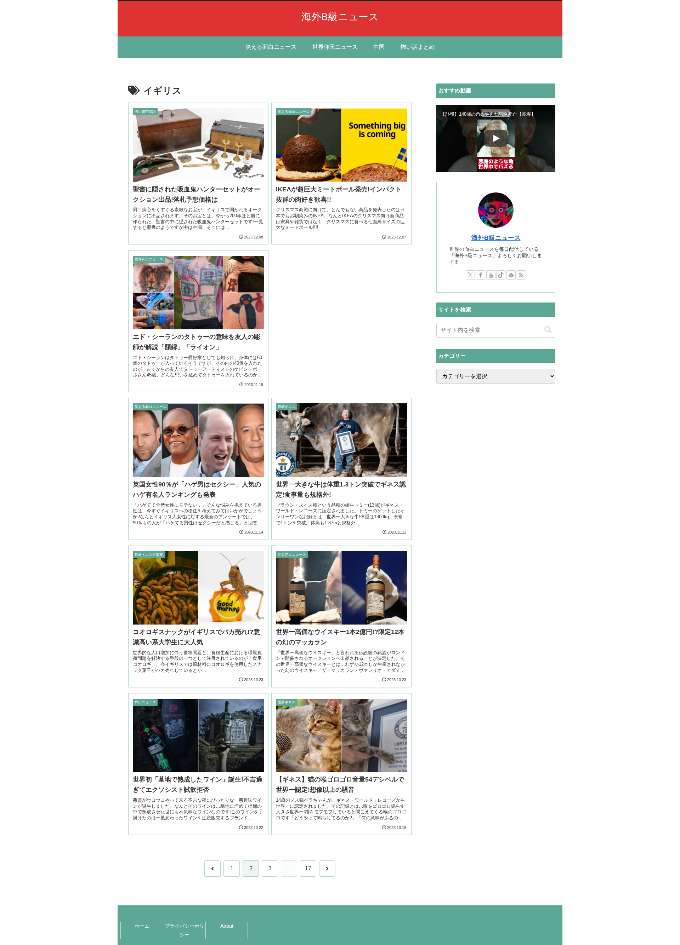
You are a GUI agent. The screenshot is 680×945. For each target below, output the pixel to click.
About (226, 926)
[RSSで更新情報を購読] (521, 275)
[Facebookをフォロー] (480, 275)
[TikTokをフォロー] (500, 275)
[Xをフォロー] (470, 275)
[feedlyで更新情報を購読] (511, 275)
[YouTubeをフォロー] (490, 275)
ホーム (142, 926)
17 (308, 868)
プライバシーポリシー (184, 930)
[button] (548, 330)
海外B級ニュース (496, 237)
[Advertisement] (341, 308)
